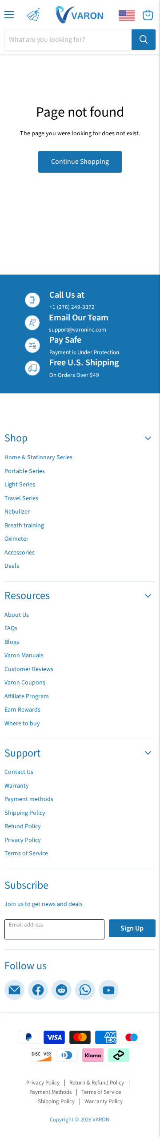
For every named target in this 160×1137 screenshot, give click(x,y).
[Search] (144, 39)
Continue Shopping (80, 161)
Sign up (132, 928)
